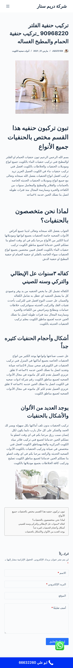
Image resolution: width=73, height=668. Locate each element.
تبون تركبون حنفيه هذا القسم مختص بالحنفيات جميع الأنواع (38, 513)
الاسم (62, 573)
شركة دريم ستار (52, 6)
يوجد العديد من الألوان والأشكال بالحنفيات (45, 531)
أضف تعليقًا (58, 608)
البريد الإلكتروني (56, 584)
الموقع (62, 595)
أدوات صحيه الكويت (20, 51)
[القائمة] (7, 6)
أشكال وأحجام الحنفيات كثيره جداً (49, 527)
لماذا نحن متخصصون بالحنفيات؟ (48, 519)
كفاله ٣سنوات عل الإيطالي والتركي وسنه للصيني (41, 523)
